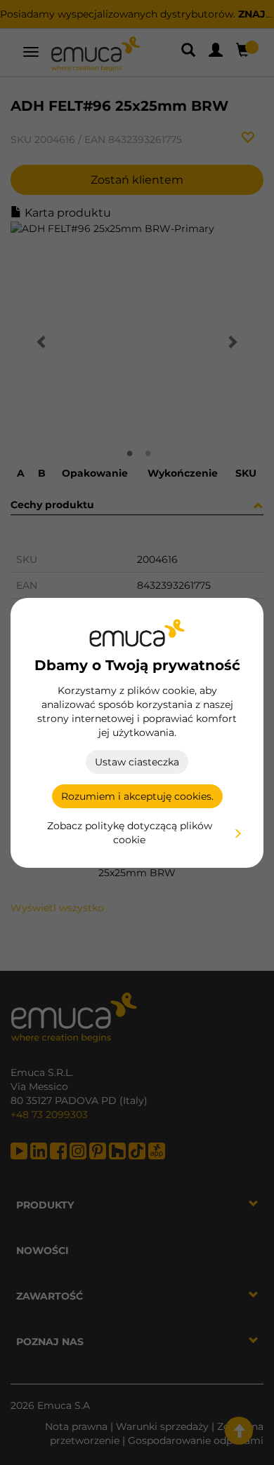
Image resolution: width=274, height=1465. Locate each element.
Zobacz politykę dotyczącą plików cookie (129, 832)
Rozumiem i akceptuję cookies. (137, 796)
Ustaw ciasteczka (137, 762)
